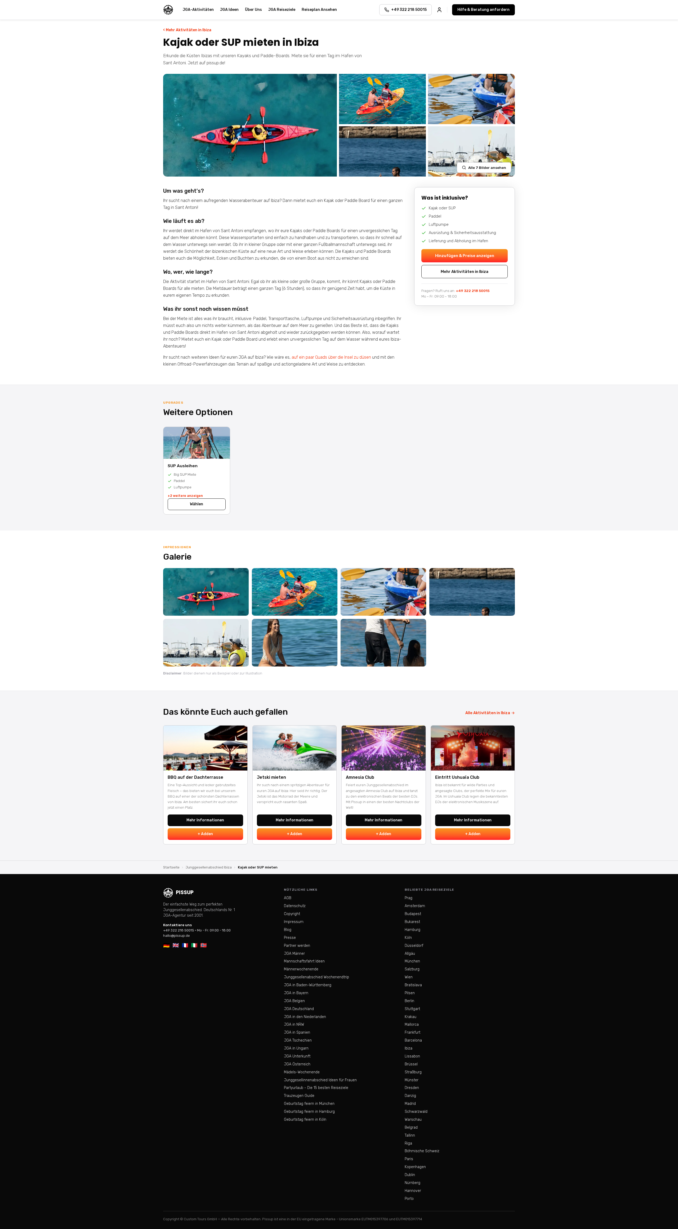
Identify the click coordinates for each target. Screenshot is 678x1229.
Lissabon (412, 1056)
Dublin (410, 1175)
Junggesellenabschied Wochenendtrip (316, 977)
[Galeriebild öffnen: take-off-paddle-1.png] (383, 643)
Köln (408, 937)
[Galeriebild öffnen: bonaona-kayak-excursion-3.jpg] (294, 592)
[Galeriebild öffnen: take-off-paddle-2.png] (294, 643)
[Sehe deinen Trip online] (439, 10)
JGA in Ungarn (296, 1048)
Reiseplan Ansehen (319, 9)
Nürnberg (412, 1183)
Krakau (410, 1017)
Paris (409, 1159)
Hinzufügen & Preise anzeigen (464, 255)
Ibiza (408, 1048)
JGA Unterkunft (297, 1056)
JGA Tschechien (298, 1040)
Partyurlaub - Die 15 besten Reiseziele (316, 1088)
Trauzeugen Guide (299, 1095)
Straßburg (413, 1072)
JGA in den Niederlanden (305, 1017)
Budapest (413, 914)
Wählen (196, 504)
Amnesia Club (360, 777)
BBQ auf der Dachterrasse (195, 777)
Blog (287, 930)
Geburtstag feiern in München (309, 1103)
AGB (287, 898)
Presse (290, 937)
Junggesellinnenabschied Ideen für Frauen (320, 1080)
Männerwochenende (301, 969)
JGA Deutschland (299, 1009)
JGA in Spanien (297, 1032)
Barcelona (413, 1040)
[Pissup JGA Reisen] (168, 10)
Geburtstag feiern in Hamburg (309, 1111)
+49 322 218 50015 (472, 291)
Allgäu (410, 953)
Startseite (171, 867)
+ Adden (205, 834)
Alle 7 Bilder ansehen (487, 167)
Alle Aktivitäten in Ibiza (490, 712)
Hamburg (412, 930)
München (412, 961)
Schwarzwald (416, 1111)
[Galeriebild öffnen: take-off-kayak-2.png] (472, 592)
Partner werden (297, 945)
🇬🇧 (175, 945)
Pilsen (410, 993)
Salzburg (412, 969)
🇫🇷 (185, 945)
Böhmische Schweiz (422, 1151)
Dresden (412, 1088)
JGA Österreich (297, 1064)
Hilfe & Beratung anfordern (483, 9)
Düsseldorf (414, 945)
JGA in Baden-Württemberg (307, 985)
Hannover (413, 1191)
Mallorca (412, 1024)
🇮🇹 (194, 945)
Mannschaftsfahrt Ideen (304, 961)
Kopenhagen (415, 1167)
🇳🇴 (203, 945)
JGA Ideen (229, 9)
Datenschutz (295, 906)
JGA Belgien (294, 1001)
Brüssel (411, 1064)
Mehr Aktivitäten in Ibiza (187, 29)
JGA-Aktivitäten (198, 9)
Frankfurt (412, 1032)
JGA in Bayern (296, 993)
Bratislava (413, 985)
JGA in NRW (294, 1024)
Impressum (294, 922)
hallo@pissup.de (176, 936)
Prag (408, 898)
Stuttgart (412, 1009)
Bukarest (412, 922)
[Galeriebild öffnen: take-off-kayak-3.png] (206, 643)
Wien (409, 977)
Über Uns (253, 9)
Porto (409, 1198)
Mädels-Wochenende (302, 1072)
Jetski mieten (271, 777)
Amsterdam (415, 906)
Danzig (410, 1095)
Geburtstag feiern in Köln (305, 1119)
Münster (411, 1080)
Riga (408, 1143)
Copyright (292, 914)
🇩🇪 (166, 945)
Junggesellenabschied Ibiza (209, 867)
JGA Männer (294, 953)
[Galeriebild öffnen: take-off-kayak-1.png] (383, 592)
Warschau (413, 1119)
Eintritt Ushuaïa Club (457, 777)
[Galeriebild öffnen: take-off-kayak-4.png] (206, 592)
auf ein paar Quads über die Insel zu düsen (332, 357)
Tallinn (410, 1135)
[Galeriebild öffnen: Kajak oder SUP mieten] (250, 125)
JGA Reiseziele (281, 9)
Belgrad (411, 1127)
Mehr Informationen (205, 820)
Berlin (409, 1001)
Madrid (410, 1103)
